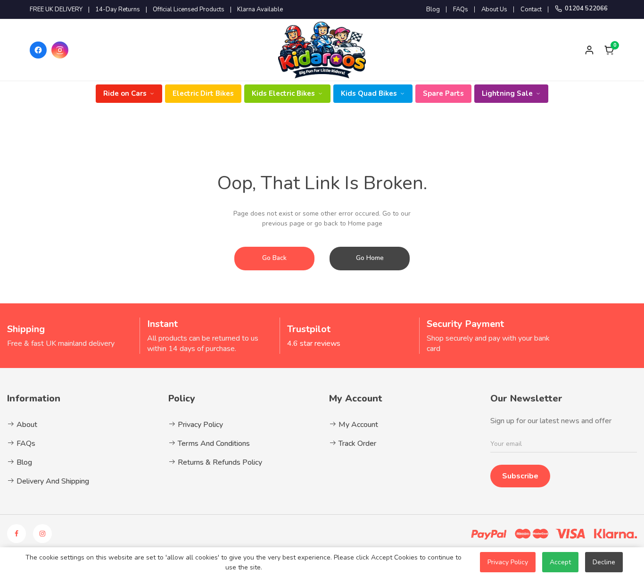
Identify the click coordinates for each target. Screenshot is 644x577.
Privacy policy (507, 562)
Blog (433, 9)
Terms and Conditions (213, 443)
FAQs (460, 9)
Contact (531, 9)
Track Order (356, 443)
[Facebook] (38, 50)
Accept (560, 562)
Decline (604, 562)
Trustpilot (308, 329)
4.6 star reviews (313, 343)
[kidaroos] (322, 50)
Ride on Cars (125, 93)
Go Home (370, 257)
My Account (357, 424)
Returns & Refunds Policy (219, 462)
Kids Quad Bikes (369, 93)
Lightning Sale (507, 93)
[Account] (589, 50)
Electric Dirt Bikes (203, 93)
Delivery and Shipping (52, 481)
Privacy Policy (199, 424)
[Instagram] (59, 50)
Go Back (274, 257)
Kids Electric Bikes (283, 93)
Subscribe (520, 476)
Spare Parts (443, 93)
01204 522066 (586, 8)
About (26, 424)
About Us (494, 9)
